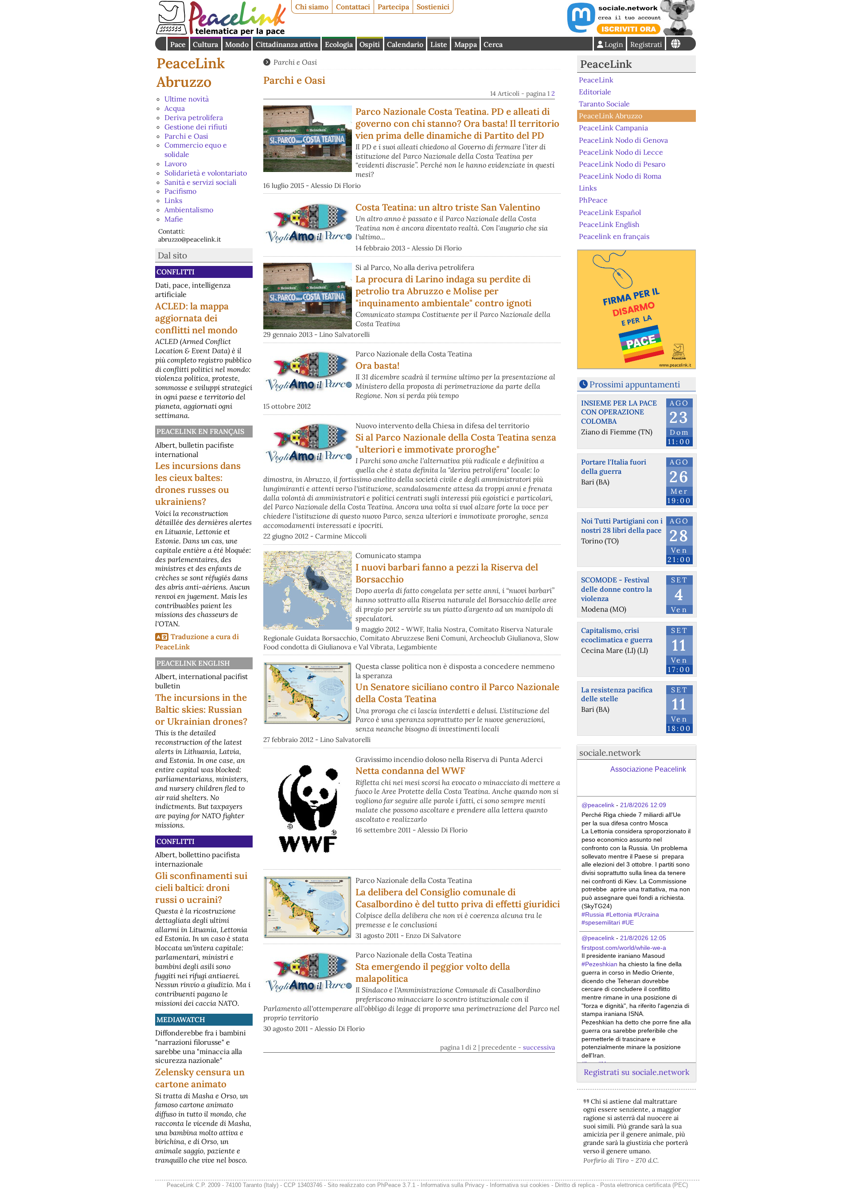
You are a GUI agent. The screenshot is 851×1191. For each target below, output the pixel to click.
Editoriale (595, 91)
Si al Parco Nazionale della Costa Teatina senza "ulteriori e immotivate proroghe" (455, 443)
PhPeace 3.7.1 (396, 1185)
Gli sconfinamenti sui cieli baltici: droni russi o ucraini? (201, 888)
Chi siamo (311, 6)
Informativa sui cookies (520, 1185)
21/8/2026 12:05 (643, 937)
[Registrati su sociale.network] (630, 32)
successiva (539, 1047)
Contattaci (353, 6)
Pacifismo (180, 191)
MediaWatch (180, 1019)
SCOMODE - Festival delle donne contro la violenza (616, 589)
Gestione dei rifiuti (195, 126)
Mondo (237, 44)
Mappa (465, 44)
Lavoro (175, 163)
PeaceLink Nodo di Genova (623, 139)
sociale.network (609, 752)
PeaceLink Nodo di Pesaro (622, 164)
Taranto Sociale (604, 103)
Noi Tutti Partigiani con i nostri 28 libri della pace (622, 525)
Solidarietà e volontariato (205, 172)
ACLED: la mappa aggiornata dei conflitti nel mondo (196, 318)
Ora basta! (377, 365)
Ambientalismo (188, 209)
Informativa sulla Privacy (452, 1185)
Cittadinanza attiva (287, 44)
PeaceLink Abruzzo (190, 72)
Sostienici (433, 6)
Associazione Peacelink (648, 769)
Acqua (174, 108)
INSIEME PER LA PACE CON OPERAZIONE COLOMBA (619, 412)
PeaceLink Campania (613, 127)
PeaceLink (606, 64)
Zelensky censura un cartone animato (200, 1078)
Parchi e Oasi (186, 136)
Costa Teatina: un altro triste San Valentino (447, 207)
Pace (178, 44)
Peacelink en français (200, 431)
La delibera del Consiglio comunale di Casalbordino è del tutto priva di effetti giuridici (457, 898)
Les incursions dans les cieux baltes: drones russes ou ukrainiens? (198, 484)
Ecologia (339, 44)
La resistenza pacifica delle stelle (616, 694)
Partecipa (393, 6)
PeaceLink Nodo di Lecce (621, 152)
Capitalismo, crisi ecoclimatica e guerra (616, 635)
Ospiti (369, 44)
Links (173, 200)
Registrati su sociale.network (636, 1072)
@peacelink (598, 804)
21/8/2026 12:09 (643, 804)
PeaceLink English (193, 663)
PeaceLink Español (610, 211)
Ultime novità (186, 98)
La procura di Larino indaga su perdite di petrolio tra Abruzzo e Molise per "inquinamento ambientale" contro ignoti (443, 291)
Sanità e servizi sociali (200, 182)
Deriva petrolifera (193, 117)
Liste (438, 44)
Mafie (173, 219)
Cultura (205, 44)
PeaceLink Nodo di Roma (620, 176)
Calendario (405, 44)
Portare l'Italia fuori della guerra (613, 466)
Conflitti (175, 271)
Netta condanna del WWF (410, 771)
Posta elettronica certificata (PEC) (644, 1185)
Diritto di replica (575, 1185)
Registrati (646, 44)
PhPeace (593, 199)
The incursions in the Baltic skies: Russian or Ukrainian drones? (201, 709)
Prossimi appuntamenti (634, 384)
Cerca (493, 44)
